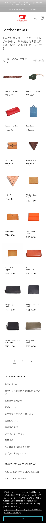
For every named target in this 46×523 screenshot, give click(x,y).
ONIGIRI (8, 195)
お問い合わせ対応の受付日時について (22, 392)
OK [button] (23, 519)
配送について (11, 407)
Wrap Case (9, 161)
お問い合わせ (11, 384)
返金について (11, 420)
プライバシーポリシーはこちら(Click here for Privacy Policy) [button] (23, 511)
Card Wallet (10, 231)
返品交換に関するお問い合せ (19, 414)
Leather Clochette (33, 91)
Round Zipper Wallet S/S (31, 269)
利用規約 (9, 440)
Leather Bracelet (11, 91)
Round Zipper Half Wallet (33, 305)
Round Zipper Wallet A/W (10, 305)
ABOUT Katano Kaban (16, 478)
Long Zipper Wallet (30, 342)
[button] (3, 18)
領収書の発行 (11, 427)
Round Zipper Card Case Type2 (12, 342)
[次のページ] (31, 361)
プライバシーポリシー (16, 434)
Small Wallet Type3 (31, 232)
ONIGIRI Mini (31, 161)
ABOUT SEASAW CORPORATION (22, 472)
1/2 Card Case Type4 (31, 196)
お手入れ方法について (16, 453)
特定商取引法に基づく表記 (18, 447)
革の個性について (13, 401)
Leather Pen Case (11, 126)
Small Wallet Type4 (10, 269)
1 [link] (14, 361)
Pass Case (30, 126)
